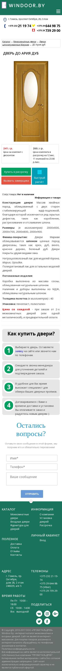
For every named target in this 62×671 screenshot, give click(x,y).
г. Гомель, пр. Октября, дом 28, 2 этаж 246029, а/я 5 (15, 580)
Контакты (16, 554)
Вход (43, 540)
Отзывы (15, 551)
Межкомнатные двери (24, 41)
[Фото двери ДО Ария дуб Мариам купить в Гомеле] (31, 141)
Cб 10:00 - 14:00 (20, 608)
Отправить (32, 494)
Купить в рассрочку (16, 171)
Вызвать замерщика (16, 180)
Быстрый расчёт (39, 180)
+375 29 (48, 25)
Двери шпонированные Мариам (24, 43)
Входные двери (19, 521)
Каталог (6, 41)
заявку (19, 351)
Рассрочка (46, 525)
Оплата (14, 547)
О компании (47, 514)
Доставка (16, 543)
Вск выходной (19, 611)
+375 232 (19, 25)
